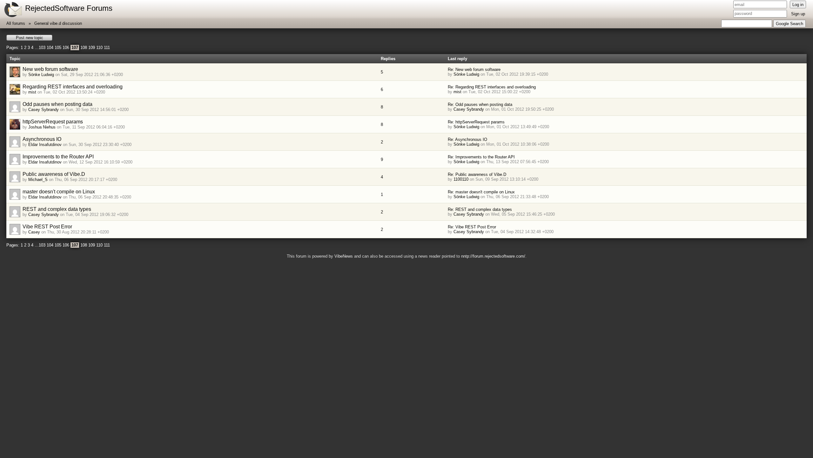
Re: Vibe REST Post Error (472, 227)
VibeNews (343, 256)
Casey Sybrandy (43, 109)
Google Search (789, 23)
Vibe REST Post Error (47, 226)
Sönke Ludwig (41, 74)
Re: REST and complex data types (480, 209)
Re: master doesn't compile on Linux (481, 192)
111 (107, 47)
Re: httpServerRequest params (476, 122)
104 (50, 47)
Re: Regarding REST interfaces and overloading (492, 87)
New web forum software (50, 69)
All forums (15, 23)
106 (66, 47)
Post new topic (29, 37)
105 (58, 47)
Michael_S (38, 179)
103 (42, 47)
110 (99, 47)
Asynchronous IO (42, 139)
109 (91, 47)
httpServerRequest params (53, 121)
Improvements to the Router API (58, 156)
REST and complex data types (57, 209)
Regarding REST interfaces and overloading (73, 86)
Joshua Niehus (42, 127)
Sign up (798, 13)
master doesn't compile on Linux (59, 191)
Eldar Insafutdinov (45, 144)
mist (32, 92)
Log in (797, 4)
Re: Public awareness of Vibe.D (477, 174)
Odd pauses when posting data (57, 104)
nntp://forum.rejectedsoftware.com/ (493, 256)
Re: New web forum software (474, 69)
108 (83, 47)
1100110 (461, 179)
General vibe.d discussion (58, 23)
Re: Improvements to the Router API (481, 157)
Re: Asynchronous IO (467, 139)
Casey (34, 232)
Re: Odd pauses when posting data (480, 104)
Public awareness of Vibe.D (54, 174)
